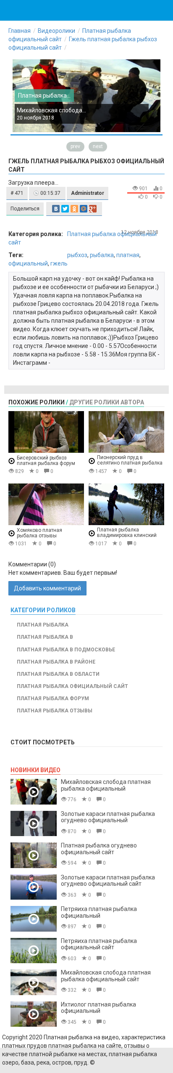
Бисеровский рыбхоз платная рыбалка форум (46, 460)
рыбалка (102, 255)
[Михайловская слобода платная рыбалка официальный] (33, 792)
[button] (17, 193)
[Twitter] (65, 208)
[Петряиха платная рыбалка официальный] (33, 919)
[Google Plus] (93, 208)
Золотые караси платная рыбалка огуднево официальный (108, 816)
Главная (19, 30)
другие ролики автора (106, 402)
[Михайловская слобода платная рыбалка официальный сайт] (33, 982)
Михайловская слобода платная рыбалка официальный (106, 784)
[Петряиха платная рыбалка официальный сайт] (33, 951)
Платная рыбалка (42, 625)
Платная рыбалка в (45, 637)
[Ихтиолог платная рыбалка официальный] (33, 1014)
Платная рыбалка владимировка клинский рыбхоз (127, 535)
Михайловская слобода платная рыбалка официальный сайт (106, 975)
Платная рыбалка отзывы (54, 711)
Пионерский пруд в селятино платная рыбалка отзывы (130, 463)
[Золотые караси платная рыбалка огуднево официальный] (33, 824)
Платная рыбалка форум (53, 698)
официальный (28, 263)
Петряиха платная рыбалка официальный (99, 912)
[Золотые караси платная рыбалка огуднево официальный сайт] (33, 887)
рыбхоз (77, 255)
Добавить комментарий (47, 588)
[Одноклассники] (74, 208)
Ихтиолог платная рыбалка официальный (98, 1007)
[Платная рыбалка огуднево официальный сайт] (33, 855)
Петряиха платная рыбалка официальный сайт (99, 944)
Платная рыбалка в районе (56, 662)
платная (127, 255)
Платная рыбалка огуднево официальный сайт (99, 848)
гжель (59, 263)
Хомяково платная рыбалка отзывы (39, 533)
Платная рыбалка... (44, 95)
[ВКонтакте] (56, 208)
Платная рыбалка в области (58, 674)
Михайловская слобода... (51, 110)
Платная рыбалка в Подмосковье (66, 650)
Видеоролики (56, 30)
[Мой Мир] (83, 208)
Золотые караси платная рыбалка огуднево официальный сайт (108, 880)
